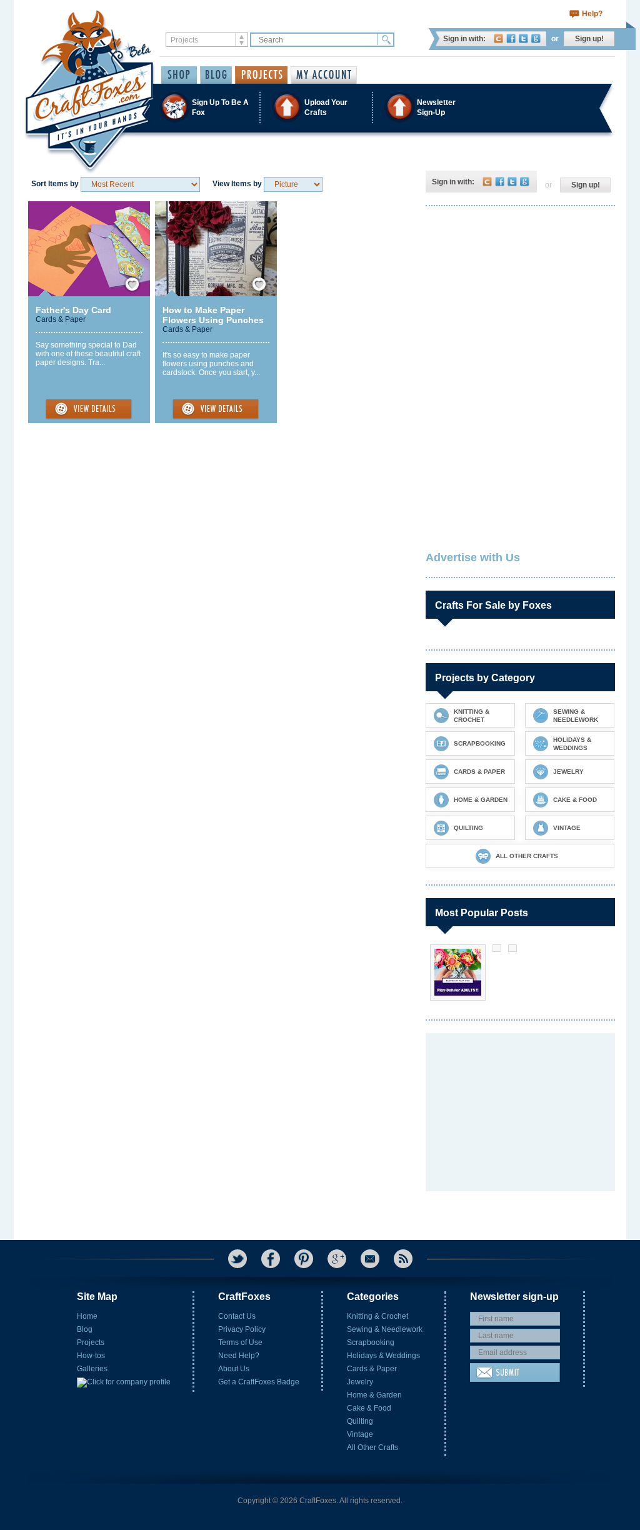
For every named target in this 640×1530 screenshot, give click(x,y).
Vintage (360, 1434)
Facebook (511, 38)
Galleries (92, 1368)
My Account (324, 75)
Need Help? (238, 1355)
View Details (89, 409)
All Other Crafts (372, 1447)
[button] (319, 107)
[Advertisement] (519, 297)
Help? (592, 13)
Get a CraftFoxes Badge (258, 1382)
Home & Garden (374, 1395)
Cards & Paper (61, 319)
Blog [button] (216, 75)
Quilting (360, 1421)
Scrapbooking (370, 1342)
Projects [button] (261, 75)
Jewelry (360, 1382)
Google (536, 38)
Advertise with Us (473, 557)
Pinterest (303, 1258)
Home (87, 1316)
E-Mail (370, 1258)
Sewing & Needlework (384, 1329)
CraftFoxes (498, 38)
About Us (233, 1368)
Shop (179, 75)
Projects (90, 1342)
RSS (403, 1258)
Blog (84, 1329)
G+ (337, 1258)
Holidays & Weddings (383, 1355)
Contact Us (237, 1316)
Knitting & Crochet (377, 1316)
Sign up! (589, 38)
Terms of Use (240, 1342)
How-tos (91, 1355)
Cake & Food (369, 1408)
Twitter (523, 38)
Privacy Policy (242, 1329)
